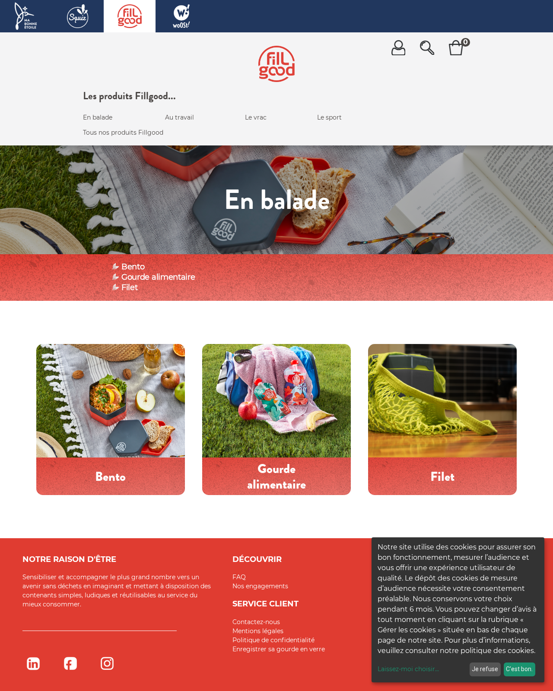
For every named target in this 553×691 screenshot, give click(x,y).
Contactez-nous (256, 622)
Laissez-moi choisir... (408, 669)
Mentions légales (257, 631)
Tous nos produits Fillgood (123, 132)
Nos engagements (260, 586)
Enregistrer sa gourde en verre (278, 649)
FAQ (239, 577)
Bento (132, 266)
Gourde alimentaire (158, 277)
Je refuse (485, 669)
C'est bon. (519, 669)
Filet (129, 287)
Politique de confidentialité (273, 640)
